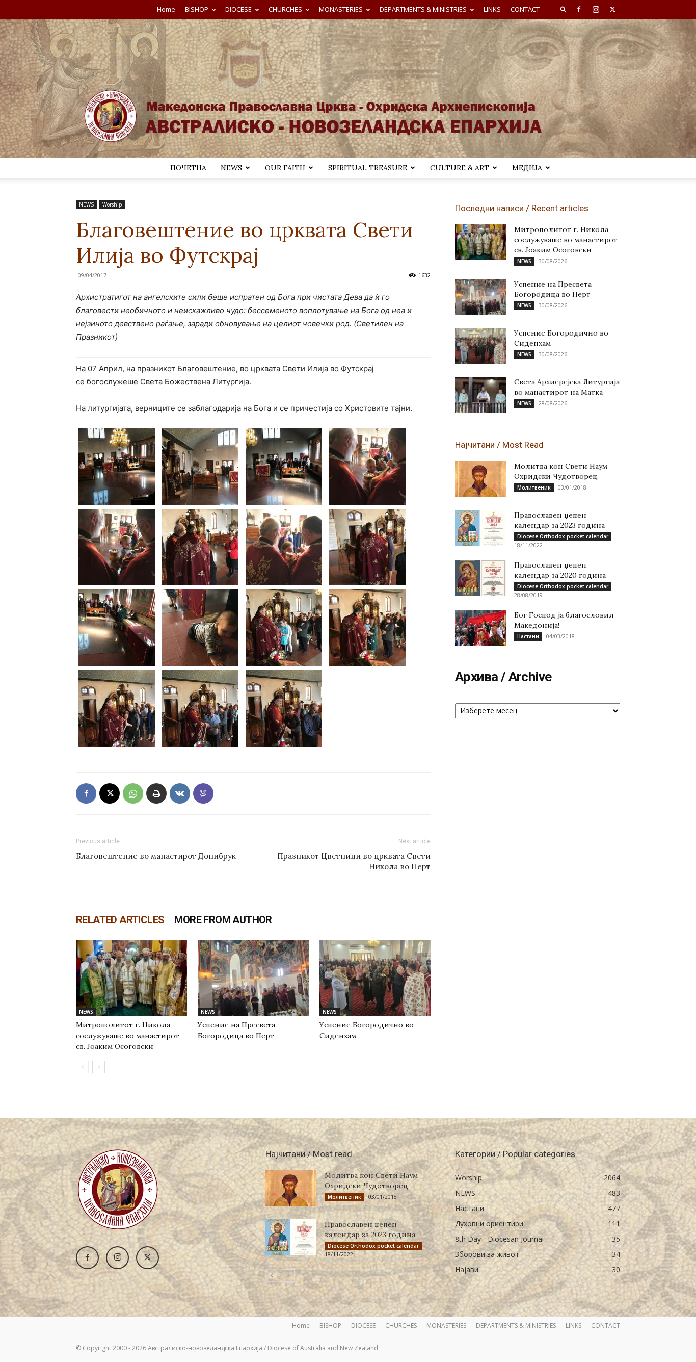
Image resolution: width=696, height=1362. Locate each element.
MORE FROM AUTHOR (223, 920)
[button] (563, 9)
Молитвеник (534, 487)
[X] (612, 9)
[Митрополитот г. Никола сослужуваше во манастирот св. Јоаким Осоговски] (131, 978)
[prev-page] (82, 1067)
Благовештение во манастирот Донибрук (156, 856)
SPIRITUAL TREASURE (367, 167)
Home (166, 9)
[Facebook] (578, 9)
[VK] (180, 793)
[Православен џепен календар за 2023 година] (480, 528)
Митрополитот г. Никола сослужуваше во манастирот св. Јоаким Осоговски (127, 1035)
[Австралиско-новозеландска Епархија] (348, 88)
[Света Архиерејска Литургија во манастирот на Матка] (480, 395)
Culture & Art (459, 167)
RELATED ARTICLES (120, 920)
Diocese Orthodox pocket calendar (562, 536)
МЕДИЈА (527, 167)
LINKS (492, 9)
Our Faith (285, 167)
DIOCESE (238, 9)
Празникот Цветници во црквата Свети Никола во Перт (354, 861)
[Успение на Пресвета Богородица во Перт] (253, 978)
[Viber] (203, 793)
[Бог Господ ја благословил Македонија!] (480, 628)
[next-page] (98, 1067)
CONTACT (525, 9)
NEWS (231, 167)
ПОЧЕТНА (188, 167)
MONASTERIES (341, 9)
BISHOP (196, 9)
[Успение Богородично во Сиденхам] (375, 978)
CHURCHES (285, 9)
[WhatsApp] (133, 793)
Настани (528, 636)
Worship (112, 204)
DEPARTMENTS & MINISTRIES (423, 9)
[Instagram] (595, 9)
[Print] (156, 793)
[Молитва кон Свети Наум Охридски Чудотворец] (480, 479)
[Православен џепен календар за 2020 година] (480, 578)
